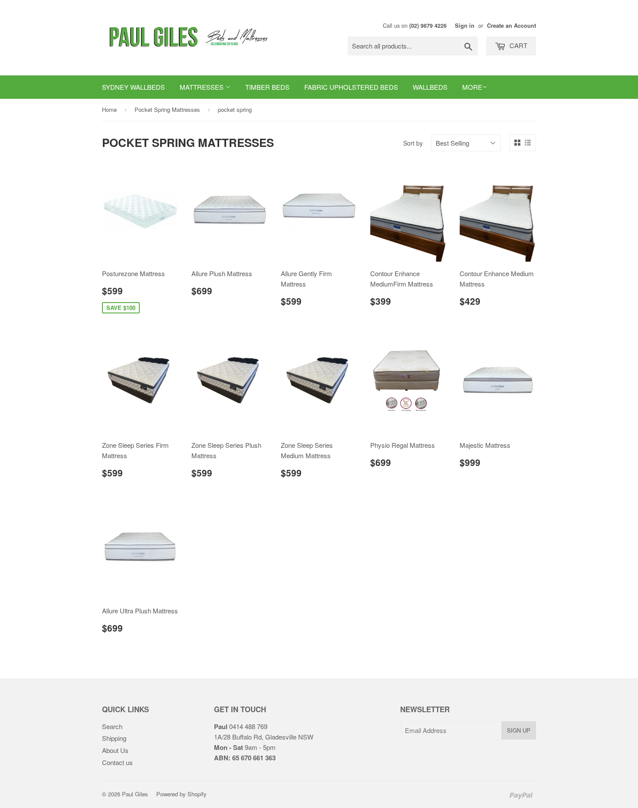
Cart (517, 45)
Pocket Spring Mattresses (167, 109)
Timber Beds (267, 86)
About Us (115, 750)
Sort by (413, 143)
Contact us (117, 762)
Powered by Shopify (181, 794)
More (472, 86)
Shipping (114, 738)
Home (109, 109)
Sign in (464, 25)
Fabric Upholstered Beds (351, 86)
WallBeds (430, 86)
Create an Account (511, 25)
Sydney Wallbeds (133, 86)
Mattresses (202, 86)
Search (112, 726)
